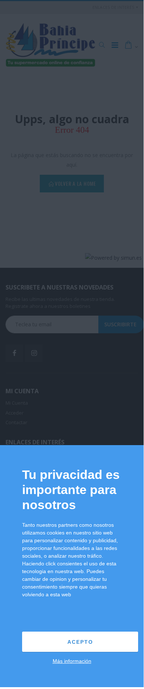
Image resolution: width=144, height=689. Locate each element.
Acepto (80, 642)
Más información (72, 661)
